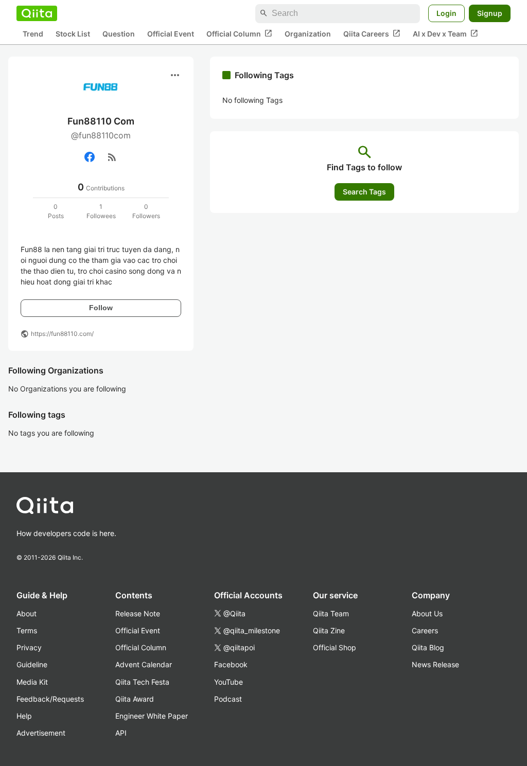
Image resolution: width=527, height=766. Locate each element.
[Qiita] (36, 13)
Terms (26, 630)
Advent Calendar (143, 664)
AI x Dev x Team (445, 33)
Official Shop (334, 647)
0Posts (56, 211)
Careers (425, 630)
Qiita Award (134, 698)
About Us (427, 613)
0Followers (146, 211)
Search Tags (364, 191)
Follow (101, 308)
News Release (435, 664)
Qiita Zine (329, 630)
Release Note (137, 613)
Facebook (231, 664)
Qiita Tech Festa (142, 682)
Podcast (228, 698)
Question (118, 33)
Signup (489, 13)
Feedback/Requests (50, 698)
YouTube (228, 682)
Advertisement (40, 732)
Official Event (170, 33)
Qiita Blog (428, 647)
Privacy (29, 647)
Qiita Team (331, 613)
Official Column (239, 33)
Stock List (73, 33)
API (121, 732)
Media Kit (32, 682)
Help (24, 715)
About (26, 613)
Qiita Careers (371, 33)
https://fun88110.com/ (62, 333)
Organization (308, 33)
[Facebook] (89, 157)
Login (446, 13)
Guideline (31, 664)
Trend (33, 33)
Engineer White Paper (151, 715)
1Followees (101, 211)
